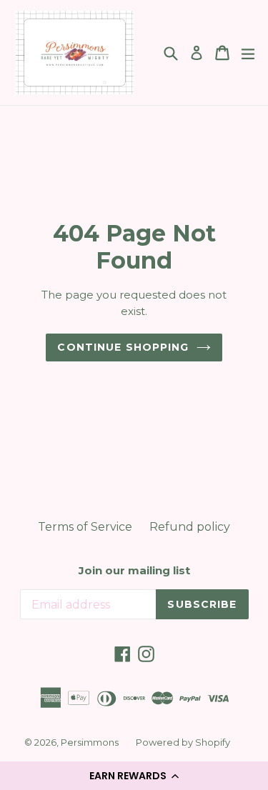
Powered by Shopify (183, 742)
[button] (134, 775)
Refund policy (189, 527)
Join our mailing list (134, 570)
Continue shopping (123, 347)
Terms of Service (85, 527)
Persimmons (90, 742)
